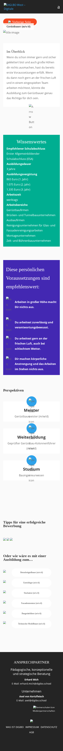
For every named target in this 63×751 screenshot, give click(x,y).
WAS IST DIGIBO (15, 727)
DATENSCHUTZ (49, 727)
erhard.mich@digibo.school (35, 683)
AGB (31, 732)
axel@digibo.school (36, 700)
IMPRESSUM (32, 727)
